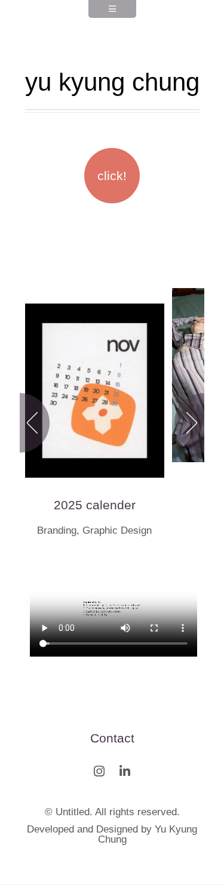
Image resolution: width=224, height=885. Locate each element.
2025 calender (95, 505)
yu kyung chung (112, 82)
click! (112, 175)
